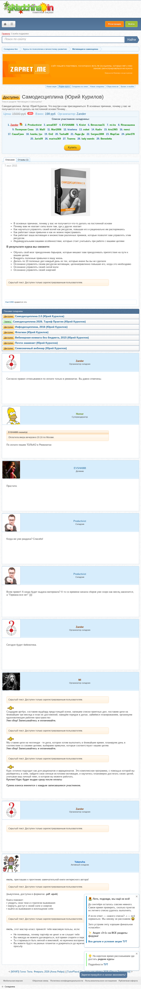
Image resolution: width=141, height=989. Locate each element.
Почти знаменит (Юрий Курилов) (36, 343)
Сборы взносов (112, 87)
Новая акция (52, 87)
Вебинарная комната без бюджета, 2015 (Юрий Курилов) (52, 337)
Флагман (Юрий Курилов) (31, 332)
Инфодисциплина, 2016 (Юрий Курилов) (41, 327)
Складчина (10, 987)
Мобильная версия (13, 981)
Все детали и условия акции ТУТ (107, 941)
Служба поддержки (20, 34)
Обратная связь (40, 981)
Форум (5, 24)
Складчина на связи (80, 87)
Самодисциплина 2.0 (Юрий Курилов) (39, 316)
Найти (131, 39)
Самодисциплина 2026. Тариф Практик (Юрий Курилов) (49, 321)
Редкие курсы (64, 87)
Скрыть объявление (136, 896)
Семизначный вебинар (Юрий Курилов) (41, 348)
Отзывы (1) (23, 160)
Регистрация (114, 24)
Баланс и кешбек (127, 87)
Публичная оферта (128, 981)
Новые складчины (97, 87)
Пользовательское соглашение (101, 981)
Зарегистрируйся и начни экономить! (103, 974)
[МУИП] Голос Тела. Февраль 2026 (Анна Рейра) (37, 971)
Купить (72, 147)
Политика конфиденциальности (66, 981)
